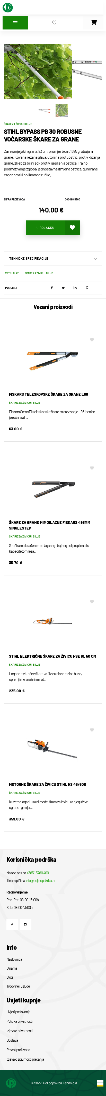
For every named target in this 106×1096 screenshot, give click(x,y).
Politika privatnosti (19, 1021)
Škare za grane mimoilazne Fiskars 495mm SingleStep (49, 525)
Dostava (12, 1040)
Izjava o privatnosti (19, 1030)
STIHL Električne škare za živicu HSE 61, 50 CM (52, 656)
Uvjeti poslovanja (18, 1011)
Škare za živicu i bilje (18, 124)
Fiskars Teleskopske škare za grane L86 (48, 394)
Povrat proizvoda (18, 1049)
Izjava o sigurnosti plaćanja (25, 1059)
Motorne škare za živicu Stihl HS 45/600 (47, 784)
